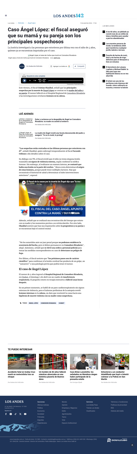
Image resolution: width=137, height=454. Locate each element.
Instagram (11, 414)
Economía (41, 411)
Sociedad (40, 414)
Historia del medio (117, 411)
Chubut (25, 277)
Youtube (25, 414)
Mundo (64, 402)
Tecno (64, 417)
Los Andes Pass (92, 405)
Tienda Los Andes (92, 408)
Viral (63, 420)
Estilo (64, 411)
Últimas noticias (43, 405)
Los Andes (11, 23)
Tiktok (15, 414)
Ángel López (48, 90)
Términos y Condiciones (119, 402)
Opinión (64, 405)
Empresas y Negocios (69, 408)
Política (40, 408)
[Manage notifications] (132, 445)
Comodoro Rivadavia (76, 93)
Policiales (21, 23)
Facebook (6, 414)
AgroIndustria (66, 414)
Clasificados (90, 411)
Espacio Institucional (69, 423)
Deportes (40, 420)
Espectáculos (42, 423)
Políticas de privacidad (119, 405)
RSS (112, 408)
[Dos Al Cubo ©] (117, 442)
